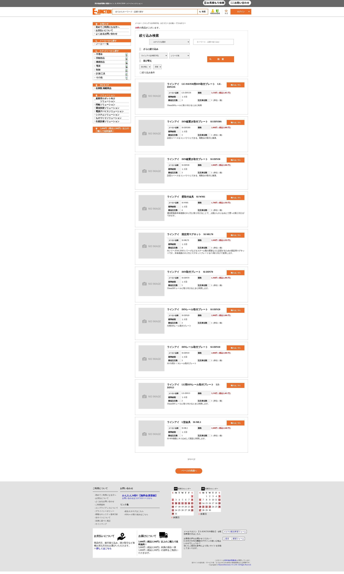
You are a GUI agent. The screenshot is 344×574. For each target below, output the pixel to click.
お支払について (102, 498)
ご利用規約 (100, 505)
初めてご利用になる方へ (107, 27)
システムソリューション (107, 115)
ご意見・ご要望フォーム (233, 539)
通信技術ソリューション (107, 108)
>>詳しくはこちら (103, 548)
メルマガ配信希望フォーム (234, 532)
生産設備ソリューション (107, 121)
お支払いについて (104, 30)
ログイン (241, 12)
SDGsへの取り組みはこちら (136, 514)
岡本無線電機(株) (230, 560)
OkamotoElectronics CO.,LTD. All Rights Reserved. (234, 565)
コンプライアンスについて (106, 508)
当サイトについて (102, 518)
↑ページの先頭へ (189, 470)
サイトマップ (101, 524)
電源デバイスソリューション (110, 111)
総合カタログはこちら (134, 511)
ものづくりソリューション (109, 118)
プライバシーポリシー (104, 511)
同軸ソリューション (105, 104)
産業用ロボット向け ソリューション (105, 99)
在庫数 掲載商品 (103, 88)
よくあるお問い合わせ (106, 34)
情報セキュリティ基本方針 (106, 514)
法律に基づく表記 (102, 521)
